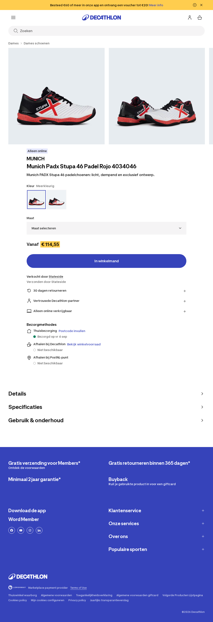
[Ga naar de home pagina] (101, 17)
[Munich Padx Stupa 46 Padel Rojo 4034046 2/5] (157, 96)
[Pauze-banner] (194, 5)
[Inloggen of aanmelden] (190, 17)
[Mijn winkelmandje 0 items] (200, 17)
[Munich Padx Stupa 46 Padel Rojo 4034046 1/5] (56, 96)
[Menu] (13, 17)
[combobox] (106, 228)
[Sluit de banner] (201, 5)
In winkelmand (106, 261)
